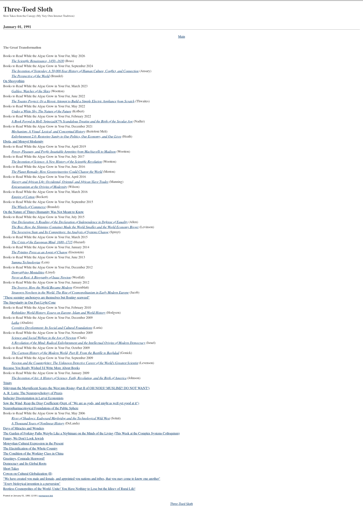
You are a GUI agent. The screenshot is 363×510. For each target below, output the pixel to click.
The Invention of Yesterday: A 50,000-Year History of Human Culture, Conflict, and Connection (75, 71)
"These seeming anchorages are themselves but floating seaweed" (46, 297)
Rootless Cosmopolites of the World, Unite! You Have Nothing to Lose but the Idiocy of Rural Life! (69, 488)
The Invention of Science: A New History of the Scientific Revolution (57, 161)
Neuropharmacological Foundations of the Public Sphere (40, 408)
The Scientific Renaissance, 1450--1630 (38, 61)
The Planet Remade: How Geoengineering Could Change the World (57, 171)
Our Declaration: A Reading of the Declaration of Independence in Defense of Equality (70, 222)
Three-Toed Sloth (28, 9)
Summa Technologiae (26, 262)
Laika (15, 322)
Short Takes (11, 468)
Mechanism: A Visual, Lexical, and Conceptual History (48, 131)
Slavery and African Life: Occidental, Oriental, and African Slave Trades (60, 181)
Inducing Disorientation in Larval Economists (33, 398)
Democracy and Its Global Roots (24, 463)
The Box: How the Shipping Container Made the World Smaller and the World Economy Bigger (75, 227)
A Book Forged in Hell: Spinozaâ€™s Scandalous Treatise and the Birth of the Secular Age (72, 121)
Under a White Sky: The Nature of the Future (41, 111)
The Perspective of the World (31, 76)
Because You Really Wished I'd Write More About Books (41, 368)
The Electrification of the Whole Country (30, 448)
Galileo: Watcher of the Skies (31, 91)
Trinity (7, 383)
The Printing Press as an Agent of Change (39, 252)
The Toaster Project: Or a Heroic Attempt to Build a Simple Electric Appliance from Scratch (73, 101)
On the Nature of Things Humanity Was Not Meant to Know (43, 211)
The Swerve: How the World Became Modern (42, 287)
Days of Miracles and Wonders (23, 428)
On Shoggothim (13, 81)
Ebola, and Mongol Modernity (23, 141)
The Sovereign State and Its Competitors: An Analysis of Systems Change (60, 232)
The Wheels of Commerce (29, 206)
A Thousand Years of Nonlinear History (38, 423)
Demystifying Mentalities (28, 272)
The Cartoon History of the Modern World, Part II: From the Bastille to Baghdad (65, 352)
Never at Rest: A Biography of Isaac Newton (41, 277)
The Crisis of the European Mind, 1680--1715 (42, 242)
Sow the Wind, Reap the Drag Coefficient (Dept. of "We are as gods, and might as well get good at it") (71, 403)
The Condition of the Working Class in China (33, 453)
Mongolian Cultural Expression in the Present (33, 443)
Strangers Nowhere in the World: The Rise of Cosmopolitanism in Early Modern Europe (70, 292)
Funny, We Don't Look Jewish (23, 438)
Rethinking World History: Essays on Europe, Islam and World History (58, 312)
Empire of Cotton (23, 196)
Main (181, 36)
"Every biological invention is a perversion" (31, 483)
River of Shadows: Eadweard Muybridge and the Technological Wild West (61, 418)
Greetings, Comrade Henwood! (24, 458)
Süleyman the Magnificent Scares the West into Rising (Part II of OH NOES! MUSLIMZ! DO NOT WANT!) (76, 388)
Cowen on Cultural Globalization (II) (27, 473)
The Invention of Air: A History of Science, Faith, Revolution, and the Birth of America (69, 378)
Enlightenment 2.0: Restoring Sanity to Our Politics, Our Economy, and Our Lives (66, 136)
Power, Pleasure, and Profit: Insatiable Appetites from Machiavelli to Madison (64, 151)
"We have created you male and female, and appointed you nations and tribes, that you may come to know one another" (81, 478)
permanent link (46, 495)
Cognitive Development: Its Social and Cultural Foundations (52, 327)
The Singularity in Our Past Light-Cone (29, 302)
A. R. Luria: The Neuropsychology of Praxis (32, 393)
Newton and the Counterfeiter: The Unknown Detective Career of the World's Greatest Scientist (75, 362)
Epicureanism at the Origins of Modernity (39, 186)
